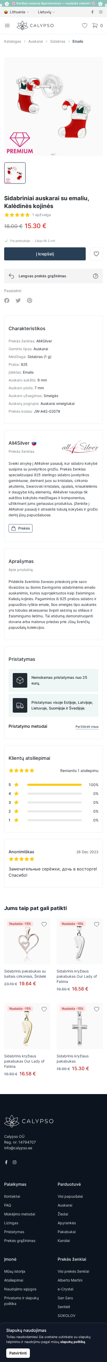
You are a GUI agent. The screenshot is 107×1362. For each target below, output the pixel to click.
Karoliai (64, 1240)
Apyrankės (67, 1223)
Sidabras (57, 41)
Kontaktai (12, 1196)
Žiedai (63, 1214)
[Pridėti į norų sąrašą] (44, 924)
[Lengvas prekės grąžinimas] (95, 276)
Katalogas (12, 41)
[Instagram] (101, 12)
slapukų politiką (72, 1342)
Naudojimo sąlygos (20, 1289)
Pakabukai (67, 1231)
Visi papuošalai (70, 1196)
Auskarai (35, 41)
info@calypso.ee (18, 1148)
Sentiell (64, 1306)
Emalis (77, 41)
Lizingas (11, 1223)
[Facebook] (92, 12)
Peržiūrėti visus (87, 727)
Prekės (24, 528)
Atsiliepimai (13, 1280)
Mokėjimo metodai (19, 1214)
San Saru (65, 1298)
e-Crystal (65, 1289)
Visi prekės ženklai (73, 1271)
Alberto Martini (70, 1280)
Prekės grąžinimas (19, 1240)
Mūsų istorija (14, 1271)
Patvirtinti (18, 1353)
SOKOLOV (66, 1315)
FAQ (7, 1205)
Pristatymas (14, 1231)
